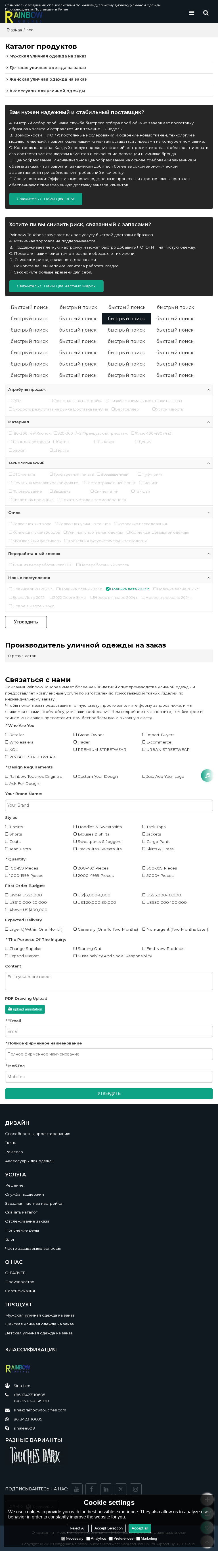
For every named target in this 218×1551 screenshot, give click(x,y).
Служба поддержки (24, 1194)
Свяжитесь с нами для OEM (45, 198)
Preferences (123, 1538)
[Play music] (207, 775)
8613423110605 (28, 1419)
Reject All (77, 1528)
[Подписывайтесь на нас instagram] (136, 1489)
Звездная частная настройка (33, 1203)
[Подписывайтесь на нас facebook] (91, 1489)
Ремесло (14, 1152)
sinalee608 (24, 1428)
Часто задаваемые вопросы (33, 1248)
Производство (19, 1281)
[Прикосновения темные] (109, 1454)
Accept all (140, 1528)
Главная (14, 30)
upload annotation (27, 1009)
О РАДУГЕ (15, 1272)
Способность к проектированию (37, 1133)
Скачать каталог (21, 1212)
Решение (14, 1185)
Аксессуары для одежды (29, 1161)
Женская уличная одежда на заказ (39, 1324)
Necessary (74, 1538)
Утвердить (26, 621)
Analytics (98, 1538)
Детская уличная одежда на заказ (39, 1333)
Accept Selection (109, 1528)
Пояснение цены (22, 1230)
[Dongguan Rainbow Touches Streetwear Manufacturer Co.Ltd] (95, 17)
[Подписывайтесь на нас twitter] (121, 1489)
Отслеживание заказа (27, 1221)
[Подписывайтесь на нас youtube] (77, 1489)
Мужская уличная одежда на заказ (40, 1315)
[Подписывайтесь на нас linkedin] (106, 1489)
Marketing (149, 1538)
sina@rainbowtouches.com (40, 1410)
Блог (10, 1239)
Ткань (10, 1142)
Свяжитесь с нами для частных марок (56, 286)
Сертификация (20, 1291)
